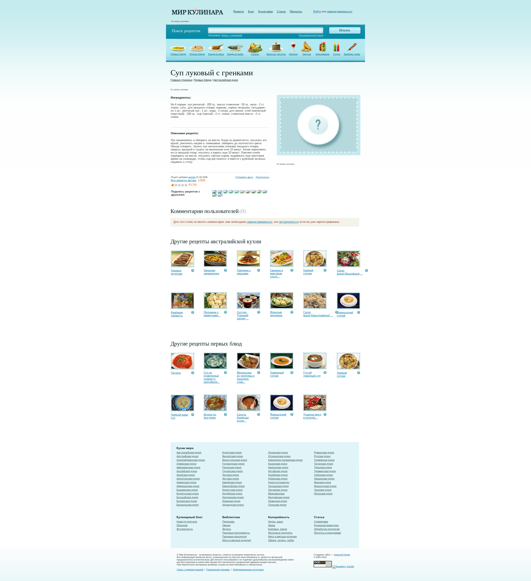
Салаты (255, 54)
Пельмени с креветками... (212, 314)
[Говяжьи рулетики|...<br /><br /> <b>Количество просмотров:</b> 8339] (192, 271)
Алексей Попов (342, 554)
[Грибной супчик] (315, 265)
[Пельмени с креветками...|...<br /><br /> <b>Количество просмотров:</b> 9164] (225, 312)
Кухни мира (265, 11)
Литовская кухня (277, 489)
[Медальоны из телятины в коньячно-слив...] (248, 367)
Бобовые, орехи (277, 529)
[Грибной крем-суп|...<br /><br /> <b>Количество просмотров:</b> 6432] (192, 415)
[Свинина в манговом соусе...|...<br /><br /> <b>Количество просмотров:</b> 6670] (291, 270)
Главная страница (181, 80)
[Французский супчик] (348, 307)
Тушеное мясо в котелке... (312, 416)
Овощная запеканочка (211, 272)
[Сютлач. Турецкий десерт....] (248, 307)
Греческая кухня (231, 467)
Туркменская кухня (325, 471)
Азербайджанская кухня (191, 460)
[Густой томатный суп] (315, 367)
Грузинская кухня (232, 471)
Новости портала (187, 521)
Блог (251, 11)
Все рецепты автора (183, 180)
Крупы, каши (275, 521)
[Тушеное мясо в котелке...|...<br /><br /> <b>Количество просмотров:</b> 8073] (325, 415)
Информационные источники (248, 569)
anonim (192, 177)
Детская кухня (230, 478)
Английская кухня (187, 471)
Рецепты (238, 11)
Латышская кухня (278, 486)
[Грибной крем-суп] (183, 409)
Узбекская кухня (323, 475)
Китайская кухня (277, 471)
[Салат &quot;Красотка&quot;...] (315, 307)
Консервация (322, 54)
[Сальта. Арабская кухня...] (248, 409)
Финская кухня (322, 482)
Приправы (228, 521)
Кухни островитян (278, 482)
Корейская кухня (278, 475)
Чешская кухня (322, 489)
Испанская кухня (278, 452)
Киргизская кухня (278, 467)
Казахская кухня (277, 463)
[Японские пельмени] (282, 307)
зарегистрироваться (339, 11)
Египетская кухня (232, 489)
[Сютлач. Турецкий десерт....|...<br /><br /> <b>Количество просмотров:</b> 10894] (258, 312)
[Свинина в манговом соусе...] (282, 265)
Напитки (293, 54)
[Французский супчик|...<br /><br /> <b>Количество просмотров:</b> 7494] (358, 312)
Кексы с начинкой (232, 35)
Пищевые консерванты (236, 532)
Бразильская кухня (188, 504)
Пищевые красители (234, 536)
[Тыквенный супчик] (282, 367)
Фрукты (226, 529)
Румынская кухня (324, 452)
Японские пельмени (276, 314)
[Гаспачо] (183, 367)
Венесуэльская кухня (234, 460)
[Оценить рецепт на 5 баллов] (186, 185)
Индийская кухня (232, 493)
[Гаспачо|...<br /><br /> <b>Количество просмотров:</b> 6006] (192, 373)
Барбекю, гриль (352, 54)
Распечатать (262, 177)
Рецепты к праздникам (327, 532)
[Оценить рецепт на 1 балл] (172, 185)
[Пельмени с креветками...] (215, 307)
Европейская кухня (233, 486)
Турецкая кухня (323, 467)
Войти (317, 11)
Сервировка (321, 521)
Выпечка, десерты (276, 54)
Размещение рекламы (218, 569)
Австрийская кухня (188, 456)
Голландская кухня (233, 463)
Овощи (226, 525)
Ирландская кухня (233, 504)
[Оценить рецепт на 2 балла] (176, 185)
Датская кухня (230, 475)
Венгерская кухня (232, 456)
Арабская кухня (186, 475)
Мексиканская (276, 493)
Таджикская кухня (324, 460)
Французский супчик (345, 314)
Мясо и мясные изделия (236, 540)
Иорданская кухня (233, 497)
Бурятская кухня (232, 452)
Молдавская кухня (279, 497)
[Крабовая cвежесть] (183, 307)
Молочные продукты (280, 532)
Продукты (296, 11)
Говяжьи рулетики (176, 272)
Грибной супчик (308, 272)
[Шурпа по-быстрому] (215, 409)
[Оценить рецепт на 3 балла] (179, 185)
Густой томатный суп (311, 374)
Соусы (336, 54)
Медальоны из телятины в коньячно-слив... (246, 377)
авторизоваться (289, 221)
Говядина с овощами (244, 272)
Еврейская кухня (232, 482)
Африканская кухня (188, 486)
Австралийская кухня (225, 80)
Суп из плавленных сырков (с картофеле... (212, 377)
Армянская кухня (186, 482)
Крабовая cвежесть (177, 314)
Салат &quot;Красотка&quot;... (318, 314)
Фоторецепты (185, 529)
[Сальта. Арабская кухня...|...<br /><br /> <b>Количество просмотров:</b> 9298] (258, 415)
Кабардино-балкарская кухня (285, 460)
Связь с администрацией (190, 569)
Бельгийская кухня (187, 497)
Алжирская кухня (186, 463)
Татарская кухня (323, 463)
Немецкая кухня (277, 501)
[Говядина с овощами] (248, 265)
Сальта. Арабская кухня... (243, 417)
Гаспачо (176, 372)
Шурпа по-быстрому (210, 416)
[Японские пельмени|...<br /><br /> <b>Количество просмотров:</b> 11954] (291, 312)
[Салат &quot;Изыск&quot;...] (348, 265)
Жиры (271, 525)
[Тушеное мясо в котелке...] (315, 409)
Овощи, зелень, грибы (281, 540)
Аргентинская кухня (188, 478)
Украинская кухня (324, 478)
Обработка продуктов (327, 529)
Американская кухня (188, 467)
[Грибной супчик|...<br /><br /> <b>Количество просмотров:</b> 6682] (325, 270)
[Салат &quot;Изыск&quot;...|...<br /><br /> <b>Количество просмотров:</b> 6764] (366, 271)
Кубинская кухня (277, 478)
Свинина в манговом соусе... (276, 273)
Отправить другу (244, 177)
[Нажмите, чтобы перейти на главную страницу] (197, 13)
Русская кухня (322, 456)
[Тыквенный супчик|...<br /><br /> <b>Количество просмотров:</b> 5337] (291, 373)
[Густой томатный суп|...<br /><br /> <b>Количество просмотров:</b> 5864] (325, 373)
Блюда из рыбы (235, 54)
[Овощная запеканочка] (215, 265)
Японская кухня (323, 493)
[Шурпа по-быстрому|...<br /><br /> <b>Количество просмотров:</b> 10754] (225, 415)
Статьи (281, 11)
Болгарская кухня (187, 501)
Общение (182, 525)
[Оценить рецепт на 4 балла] (182, 185)
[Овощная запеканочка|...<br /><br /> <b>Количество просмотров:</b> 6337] (225, 270)
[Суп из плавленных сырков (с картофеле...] (215, 367)
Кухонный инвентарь (326, 525)
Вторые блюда (197, 54)
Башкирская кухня (187, 489)
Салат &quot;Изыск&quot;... (350, 272)
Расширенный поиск (311, 35)
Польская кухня (277, 504)
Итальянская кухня (279, 456)
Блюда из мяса (216, 54)
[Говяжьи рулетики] (183, 265)
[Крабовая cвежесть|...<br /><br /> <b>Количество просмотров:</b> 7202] (192, 312)
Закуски (306, 54)
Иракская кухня (231, 501)
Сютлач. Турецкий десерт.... (243, 315)
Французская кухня (325, 486)
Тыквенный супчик (277, 374)
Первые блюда (178, 54)
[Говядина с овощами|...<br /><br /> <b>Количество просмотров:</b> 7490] (258, 270)
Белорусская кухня (188, 493)
